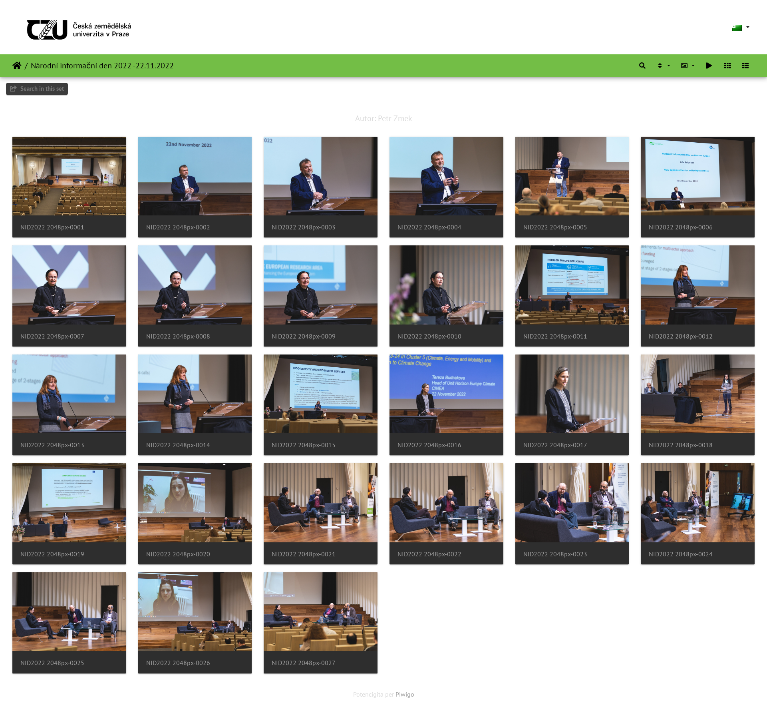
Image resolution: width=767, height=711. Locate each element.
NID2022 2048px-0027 (304, 663)
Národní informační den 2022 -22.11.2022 (102, 65)
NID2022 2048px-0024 (681, 554)
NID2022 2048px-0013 (52, 445)
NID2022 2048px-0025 (52, 663)
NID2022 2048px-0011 (555, 336)
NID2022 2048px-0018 (681, 445)
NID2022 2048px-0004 (429, 227)
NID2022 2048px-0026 (178, 663)
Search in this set (41, 88)
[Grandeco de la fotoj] (688, 66)
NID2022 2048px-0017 (555, 445)
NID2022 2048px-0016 (429, 445)
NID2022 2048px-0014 (178, 445)
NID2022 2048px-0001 (52, 227)
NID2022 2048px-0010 (429, 336)
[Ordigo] (663, 66)
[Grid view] (727, 66)
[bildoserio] (709, 66)
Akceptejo (17, 66)
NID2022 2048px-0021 (304, 554)
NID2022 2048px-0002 (178, 227)
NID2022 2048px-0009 (304, 336)
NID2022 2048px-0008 (178, 336)
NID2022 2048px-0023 (555, 554)
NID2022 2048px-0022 (429, 554)
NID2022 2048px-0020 (178, 554)
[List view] (745, 66)
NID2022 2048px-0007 (52, 336)
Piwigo (404, 694)
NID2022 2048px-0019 (52, 554)
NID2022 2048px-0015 (304, 445)
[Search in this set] (642, 66)
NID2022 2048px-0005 (555, 227)
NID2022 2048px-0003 (304, 227)
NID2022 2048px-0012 (681, 336)
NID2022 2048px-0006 (681, 227)
